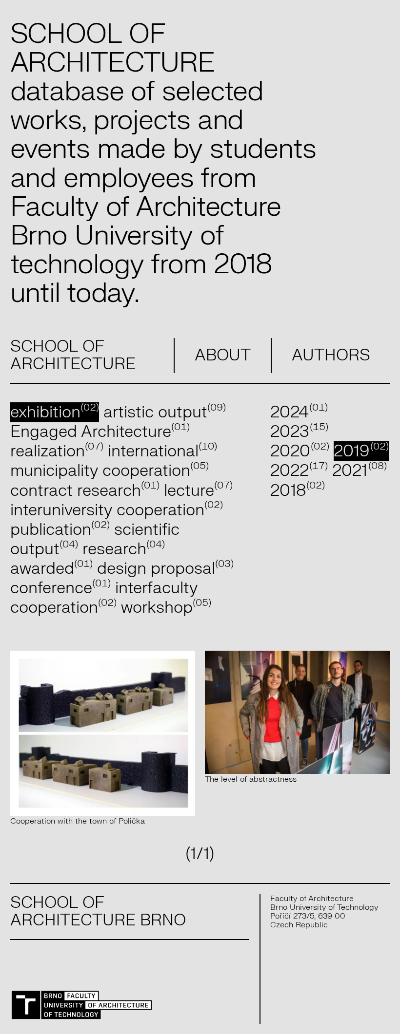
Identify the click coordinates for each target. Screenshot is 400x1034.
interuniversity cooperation (116, 510)
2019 (361, 451)
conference (60, 588)
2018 (297, 491)
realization (56, 451)
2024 (299, 412)
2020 (300, 451)
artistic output (164, 412)
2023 (299, 432)
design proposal (165, 569)
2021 (359, 471)
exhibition (54, 412)
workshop (166, 608)
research (123, 549)
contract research (85, 491)
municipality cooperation (109, 471)
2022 (299, 471)
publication (60, 530)
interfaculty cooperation (104, 598)
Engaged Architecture (100, 432)
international (162, 451)
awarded (51, 569)
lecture (198, 491)
